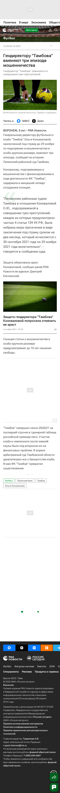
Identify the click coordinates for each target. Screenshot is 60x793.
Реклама (27, 671)
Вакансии (8, 685)
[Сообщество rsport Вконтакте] (34, 648)
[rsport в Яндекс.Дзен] (22, 648)
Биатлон (41, 666)
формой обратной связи (42, 752)
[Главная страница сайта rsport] (19, 30)
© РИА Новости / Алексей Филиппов (19, 113)
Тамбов (41, 480)
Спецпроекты (11, 671)
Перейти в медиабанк (46, 113)
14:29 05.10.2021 (12, 46)
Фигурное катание (24, 666)
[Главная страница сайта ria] (3, 30)
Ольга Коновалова (15, 485)
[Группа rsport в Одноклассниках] (47, 648)
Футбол (9, 480)
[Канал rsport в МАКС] (9, 648)
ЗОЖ (52, 666)
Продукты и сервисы (47, 671)
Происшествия (24, 480)
